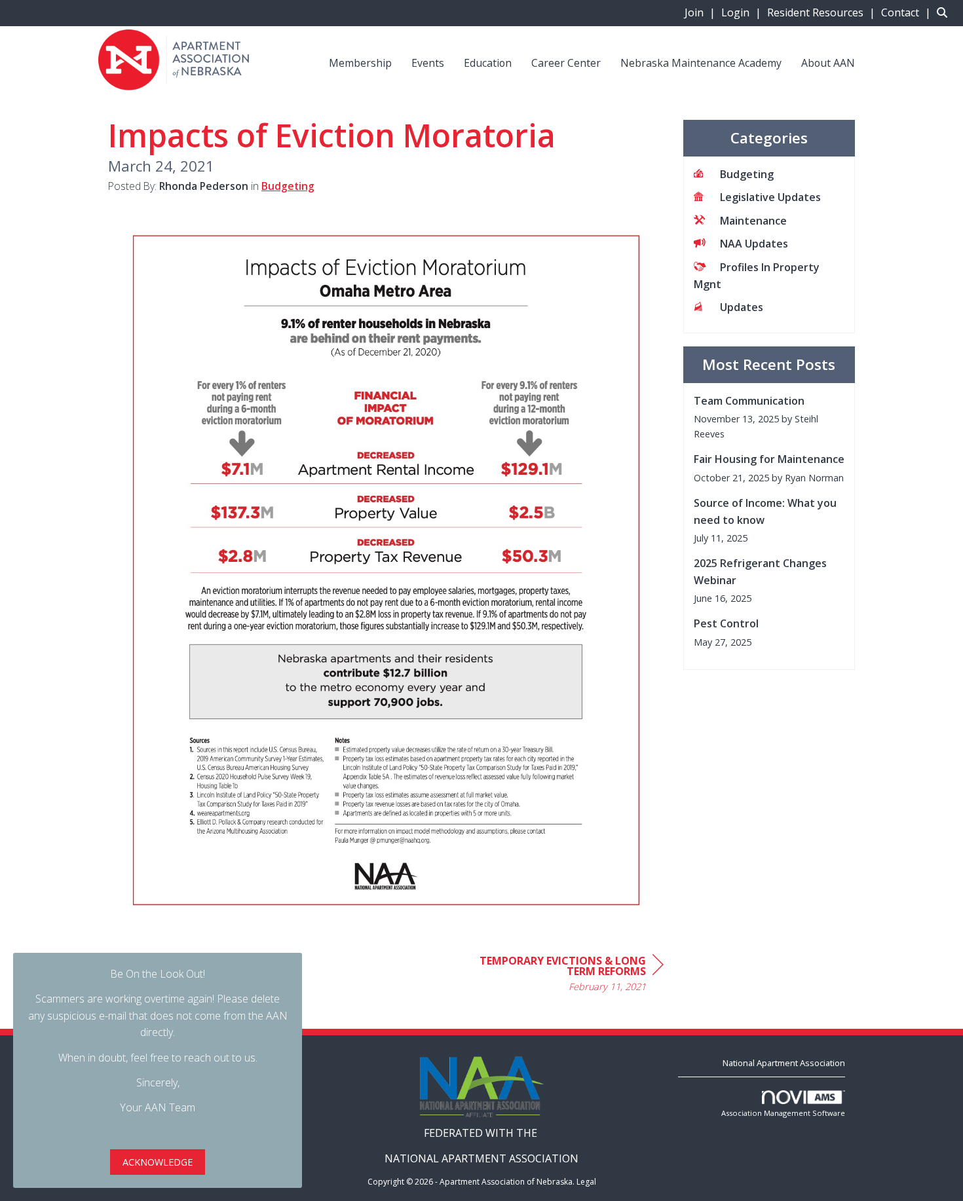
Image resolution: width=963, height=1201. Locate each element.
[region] (565, 975)
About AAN (828, 63)
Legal (586, 1181)
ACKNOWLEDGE (158, 1162)
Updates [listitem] (741, 307)
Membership (360, 63)
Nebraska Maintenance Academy (701, 63)
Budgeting (287, 186)
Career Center (566, 63)
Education (488, 63)
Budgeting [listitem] (747, 174)
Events (427, 63)
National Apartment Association (784, 1063)
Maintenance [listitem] (753, 220)
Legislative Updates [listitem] (770, 197)
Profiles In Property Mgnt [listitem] (757, 275)
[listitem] (702, 12)
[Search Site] (945, 12)
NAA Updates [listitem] (754, 243)
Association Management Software (783, 1113)
